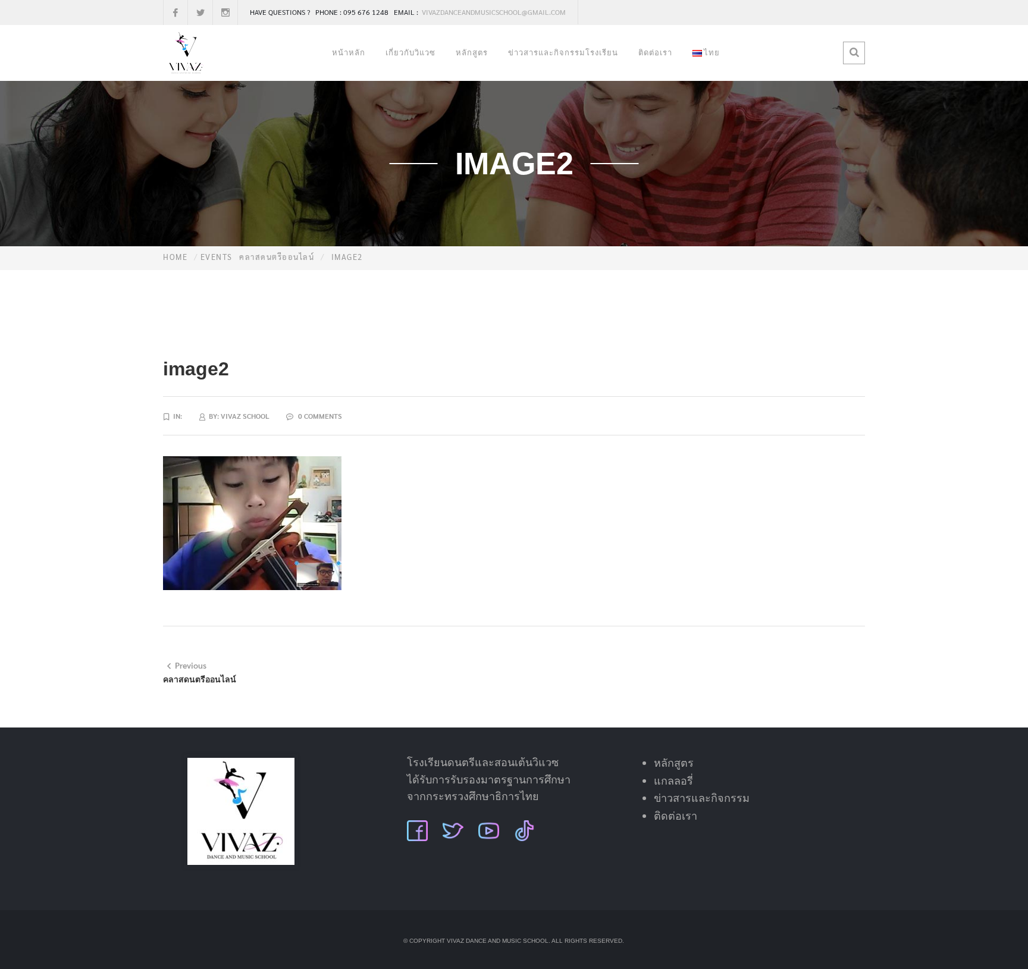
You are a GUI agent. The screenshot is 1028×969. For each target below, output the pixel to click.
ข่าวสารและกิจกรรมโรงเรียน (563, 52)
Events (216, 257)
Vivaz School (245, 416)
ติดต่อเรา (655, 52)
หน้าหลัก (348, 52)
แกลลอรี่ (673, 781)
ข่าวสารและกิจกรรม (702, 798)
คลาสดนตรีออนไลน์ (276, 257)
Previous (190, 665)
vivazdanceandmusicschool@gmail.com (493, 12)
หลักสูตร (472, 52)
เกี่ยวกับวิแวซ (410, 52)
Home (175, 257)
